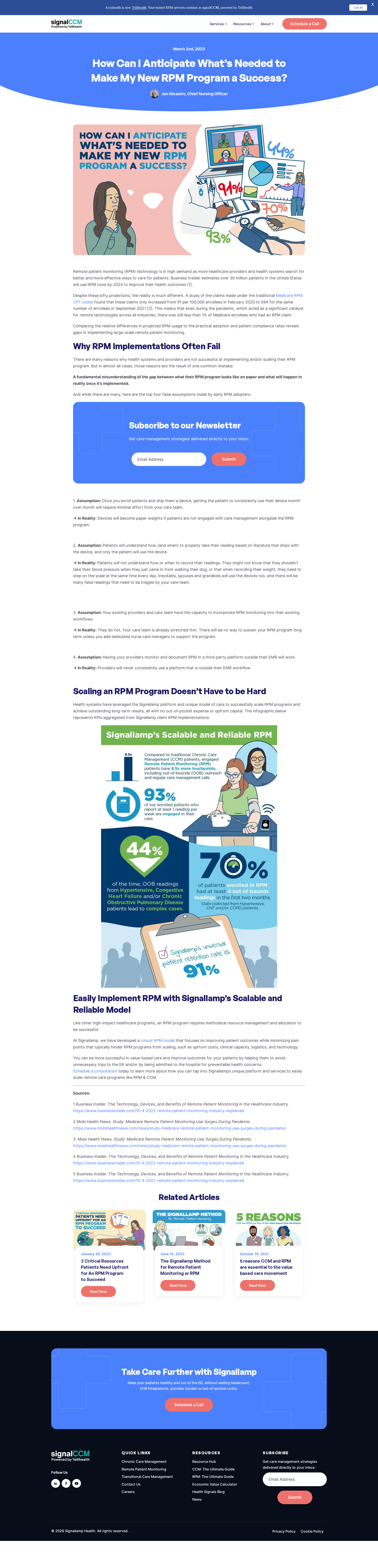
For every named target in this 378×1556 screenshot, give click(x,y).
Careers (128, 1491)
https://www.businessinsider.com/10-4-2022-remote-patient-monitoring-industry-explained (158, 1110)
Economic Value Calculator (214, 1484)
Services (217, 24)
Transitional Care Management (147, 1476)
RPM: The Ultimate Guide (213, 1476)
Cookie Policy (312, 1531)
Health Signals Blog (208, 1491)
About (266, 24)
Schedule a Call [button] (304, 23)
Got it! (358, 7)
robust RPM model (158, 1040)
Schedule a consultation (95, 1071)
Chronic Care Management (144, 1461)
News (197, 1499)
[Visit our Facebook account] (66, 1483)
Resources (242, 24)
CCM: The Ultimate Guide (213, 1469)
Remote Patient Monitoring (144, 1469)
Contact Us (131, 1484)
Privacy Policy (284, 1531)
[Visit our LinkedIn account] (55, 1483)
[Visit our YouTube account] (76, 1483)
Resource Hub (204, 1461)
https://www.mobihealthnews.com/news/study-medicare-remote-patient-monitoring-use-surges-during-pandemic (179, 1128)
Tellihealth (139, 7)
